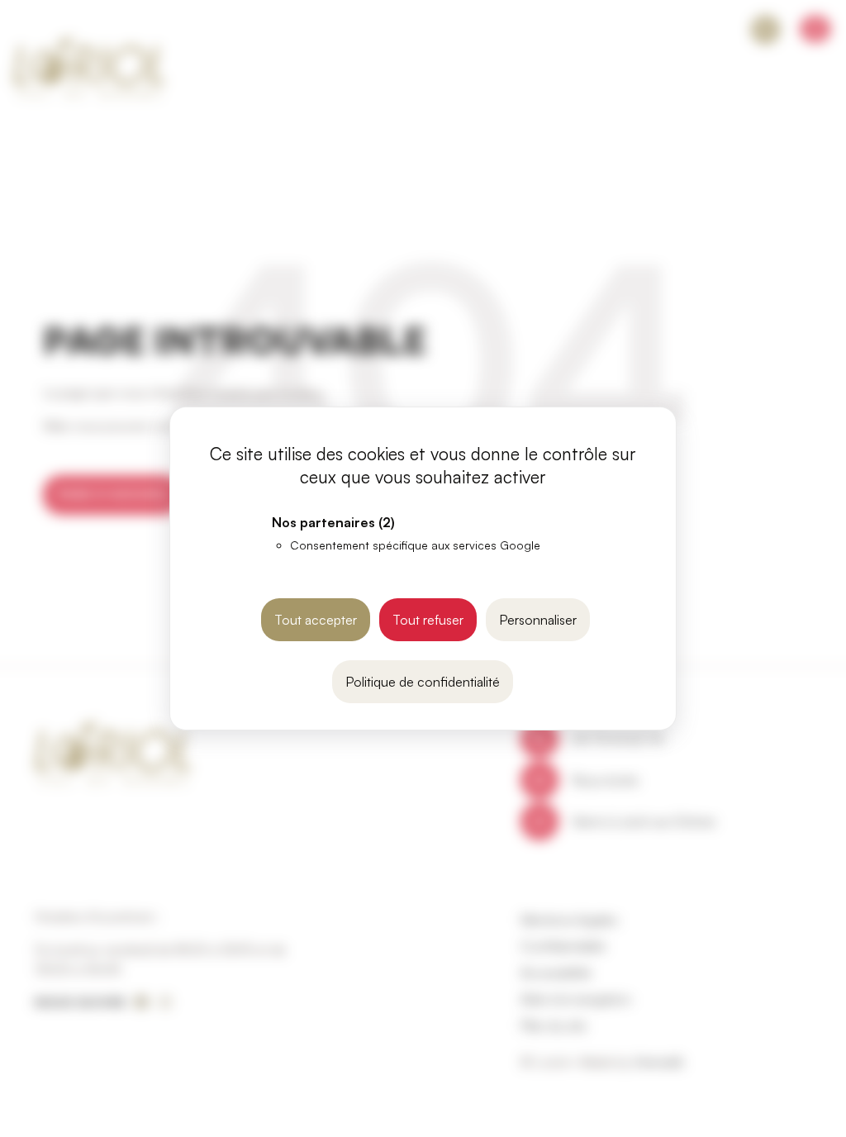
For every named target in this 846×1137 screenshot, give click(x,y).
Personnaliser (538, 619)
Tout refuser (427, 619)
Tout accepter (315, 619)
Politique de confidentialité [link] (422, 681)
